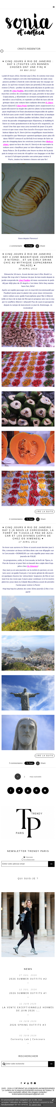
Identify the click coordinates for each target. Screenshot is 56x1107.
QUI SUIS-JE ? (28, 878)
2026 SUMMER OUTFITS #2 (28, 978)
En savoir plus (35, 1105)
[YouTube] (28, 790)
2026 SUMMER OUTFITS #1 (28, 993)
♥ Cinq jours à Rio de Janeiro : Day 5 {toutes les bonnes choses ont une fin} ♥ (28, 64)
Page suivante (35, 777)
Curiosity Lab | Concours (28, 1039)
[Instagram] (36, 790)
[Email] (45, 790)
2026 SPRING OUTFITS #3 (28, 1024)
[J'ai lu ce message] (53, 1100)
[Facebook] (10, 790)
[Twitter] (19, 790)
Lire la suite (44, 511)
